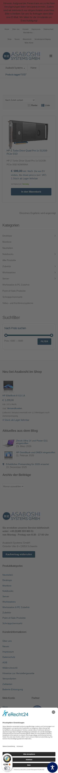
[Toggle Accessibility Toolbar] (52, 767)
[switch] (7, 768)
